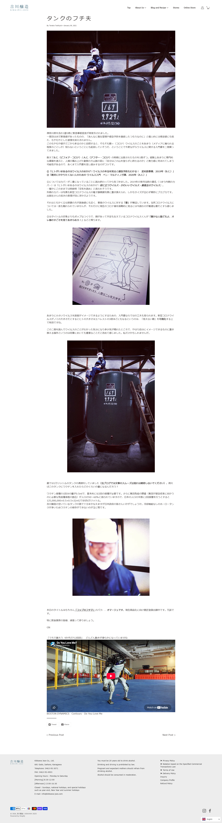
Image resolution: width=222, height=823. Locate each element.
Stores (176, 7)
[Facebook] (210, 811)
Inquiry (163, 776)
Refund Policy (166, 783)
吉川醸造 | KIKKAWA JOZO (27, 814)
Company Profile (167, 780)
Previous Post (56, 735)
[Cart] (208, 8)
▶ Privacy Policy (167, 760)
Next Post (168, 735)
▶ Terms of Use (167, 770)
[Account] (202, 8)
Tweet (54, 724)
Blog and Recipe (158, 7)
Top (129, 7)
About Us (139, 7)
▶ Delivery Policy (168, 773)
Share (66, 724)
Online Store (190, 7)
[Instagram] (204, 811)
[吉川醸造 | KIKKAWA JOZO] (19, 7)
